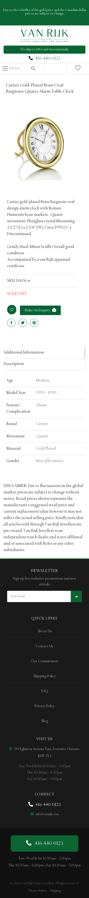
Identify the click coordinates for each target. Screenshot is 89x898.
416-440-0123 (48, 58)
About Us (44, 631)
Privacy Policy (44, 706)
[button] (11, 68)
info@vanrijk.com (47, 814)
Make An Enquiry (38, 310)
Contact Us (44, 646)
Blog (44, 721)
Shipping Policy (44, 676)
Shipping (55, 891)
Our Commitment (44, 661)
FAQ (44, 691)
